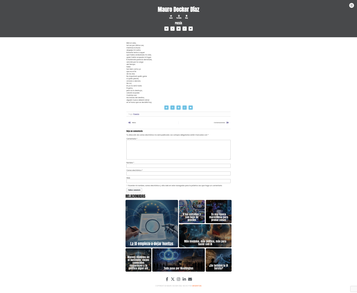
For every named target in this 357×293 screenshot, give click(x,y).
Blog (186, 18)
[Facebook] (167, 279)
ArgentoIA (196, 286)
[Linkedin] (184, 279)
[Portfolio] (179, 16)
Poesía (178, 23)
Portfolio (178, 18)
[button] (166, 29)
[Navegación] (351, 5)
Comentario (131, 139)
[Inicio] (171, 16)
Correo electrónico (134, 170)
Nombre (130, 162)
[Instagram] (178, 279)
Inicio (171, 18)
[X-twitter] (173, 279)
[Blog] (186, 16)
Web (128, 178)
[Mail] (190, 279)
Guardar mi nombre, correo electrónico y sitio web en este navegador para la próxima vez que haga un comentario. (175, 185)
